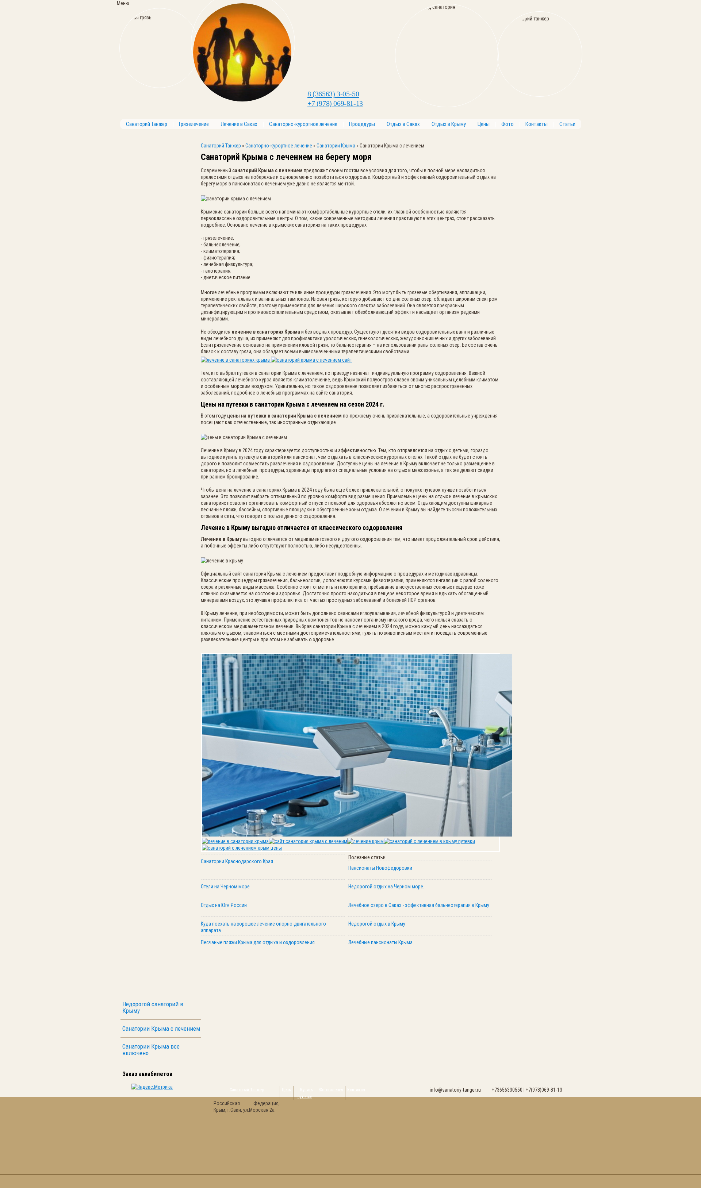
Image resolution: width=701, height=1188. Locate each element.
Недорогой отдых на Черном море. (386, 886)
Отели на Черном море (225, 886)
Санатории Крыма (336, 146)
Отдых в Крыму (449, 124)
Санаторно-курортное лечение (303, 124)
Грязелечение (194, 124)
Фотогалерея (331, 1089)
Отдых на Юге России (224, 905)
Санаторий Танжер (146, 124)
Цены (484, 124)
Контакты (536, 124)
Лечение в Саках (239, 124)
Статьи (567, 124)
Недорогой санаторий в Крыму (152, 1007)
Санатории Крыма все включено (151, 1050)
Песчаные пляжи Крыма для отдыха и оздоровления (258, 942)
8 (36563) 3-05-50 (333, 94)
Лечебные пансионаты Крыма (380, 942)
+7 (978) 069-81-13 (335, 103)
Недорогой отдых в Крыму (376, 924)
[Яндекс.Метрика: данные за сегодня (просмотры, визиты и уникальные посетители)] (152, 1087)
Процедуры (362, 124)
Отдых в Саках (403, 124)
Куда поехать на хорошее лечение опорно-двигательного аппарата (263, 927)
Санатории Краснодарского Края (237, 861)
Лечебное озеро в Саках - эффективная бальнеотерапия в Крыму (418, 905)
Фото (507, 124)
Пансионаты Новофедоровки (380, 868)
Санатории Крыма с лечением (161, 1028)
